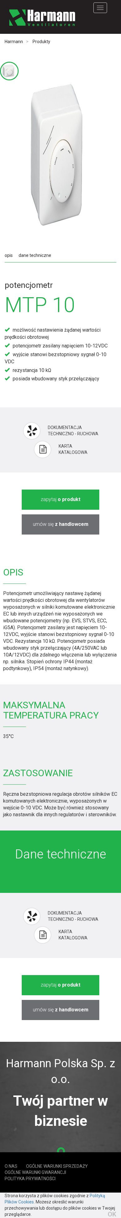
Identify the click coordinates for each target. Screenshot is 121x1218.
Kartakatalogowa (73, 449)
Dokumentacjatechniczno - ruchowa (73, 430)
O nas (11, 1166)
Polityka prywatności (30, 1178)
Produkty (41, 41)
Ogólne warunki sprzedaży (57, 1166)
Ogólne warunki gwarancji (35, 1172)
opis (9, 255)
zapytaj (60, 499)
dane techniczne (35, 255)
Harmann (14, 41)
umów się (60, 524)
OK (112, 1214)
